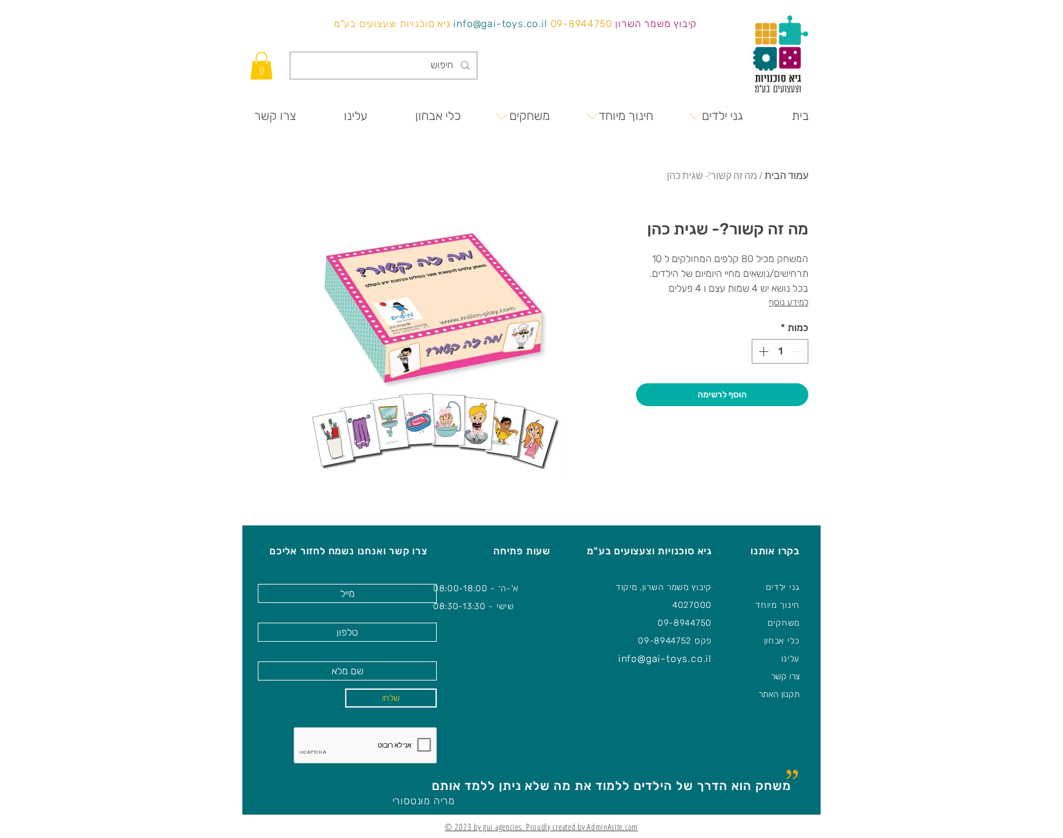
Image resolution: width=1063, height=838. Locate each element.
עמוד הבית (786, 175)
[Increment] (762, 351)
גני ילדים (783, 587)
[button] (261, 65)
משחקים (784, 623)
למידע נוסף (788, 302)
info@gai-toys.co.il (500, 24)
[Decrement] (797, 351)
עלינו (790, 658)
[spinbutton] (780, 351)
